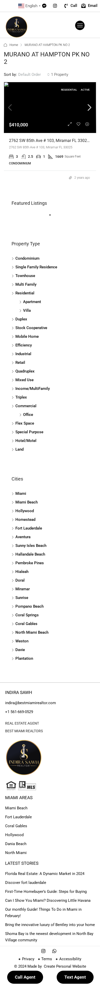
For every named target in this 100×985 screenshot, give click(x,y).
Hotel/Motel (25, 440)
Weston (21, 641)
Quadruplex (25, 371)
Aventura (23, 537)
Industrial (23, 354)
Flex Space (24, 423)
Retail (20, 362)
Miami (20, 493)
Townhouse (25, 275)
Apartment (32, 301)
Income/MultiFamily (32, 388)
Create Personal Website (64, 966)
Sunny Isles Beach (30, 545)
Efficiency (23, 345)
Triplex (21, 397)
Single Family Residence (36, 267)
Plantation (24, 658)
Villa (27, 310)
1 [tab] (52, 217)
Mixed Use (24, 380)
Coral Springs (27, 615)
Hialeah (21, 571)
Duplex (21, 319)
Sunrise (21, 597)
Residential (24, 293)
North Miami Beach (31, 632)
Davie (20, 649)
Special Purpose (29, 432)
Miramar (22, 589)
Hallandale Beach (30, 554)
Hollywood (24, 511)
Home (13, 45)
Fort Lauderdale (28, 528)
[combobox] (34, 74)
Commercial (25, 406)
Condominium (27, 258)
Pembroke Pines (29, 563)
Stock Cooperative (31, 328)
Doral (20, 580)
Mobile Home (27, 336)
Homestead (25, 519)
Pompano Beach (29, 606)
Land (19, 449)
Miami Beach (26, 502)
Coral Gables (26, 623)
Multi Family (25, 284)
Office (28, 414)
